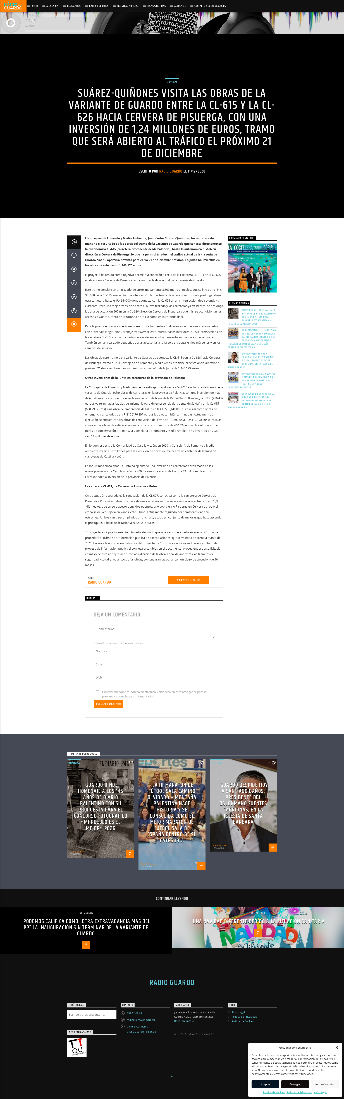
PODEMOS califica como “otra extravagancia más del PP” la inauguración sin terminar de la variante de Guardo (86, 927)
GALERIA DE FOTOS (99, 6)
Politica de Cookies (243, 1021)
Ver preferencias (325, 1084)
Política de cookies (274, 1092)
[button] (337, 1047)
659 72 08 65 (134, 1013)
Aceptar (265, 1084)
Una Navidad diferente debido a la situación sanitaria (259, 921)
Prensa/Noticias (156, 6)
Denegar (295, 1084)
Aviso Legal (320, 1092)
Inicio (35, 6)
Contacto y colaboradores (210, 6)
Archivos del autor (188, 580)
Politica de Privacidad (299, 1092)
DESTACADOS (74, 6)
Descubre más (183, 1021)
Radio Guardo (171, 171)
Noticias (171, 81)
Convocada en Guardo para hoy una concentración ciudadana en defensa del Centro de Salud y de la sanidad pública (251, 400)
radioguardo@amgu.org (141, 1020)
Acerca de (180, 6)
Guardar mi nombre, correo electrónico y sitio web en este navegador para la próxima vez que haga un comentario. (154, 692)
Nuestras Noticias (127, 6)
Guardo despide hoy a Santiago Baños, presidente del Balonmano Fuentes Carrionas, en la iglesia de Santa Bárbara (251, 360)
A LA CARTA (52, 6)
